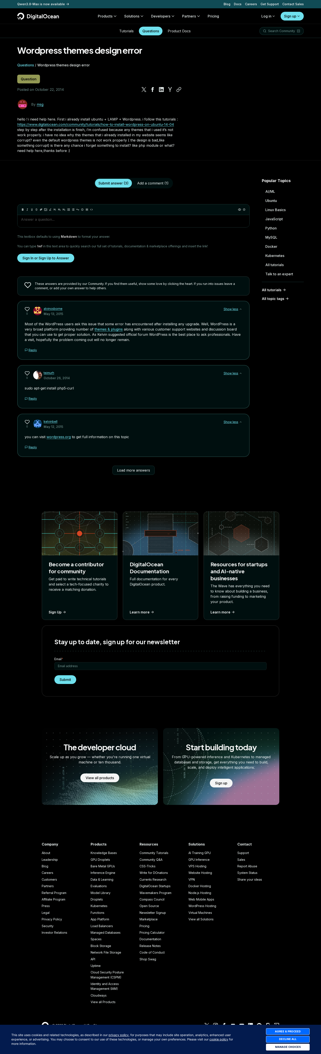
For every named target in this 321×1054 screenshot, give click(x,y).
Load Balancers (102, 926)
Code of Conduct (152, 952)
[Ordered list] (73, 209)
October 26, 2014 (57, 378)
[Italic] (27, 209)
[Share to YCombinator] (170, 89)
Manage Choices (288, 1047)
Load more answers (133, 470)
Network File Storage (106, 952)
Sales (241, 859)
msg (40, 104)
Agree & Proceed (288, 1031)
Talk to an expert (279, 274)
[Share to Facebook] (152, 89)
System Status (247, 873)
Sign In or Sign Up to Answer (45, 258)
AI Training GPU (199, 853)
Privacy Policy (52, 919)
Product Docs (179, 31)
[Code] (91, 209)
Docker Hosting (199, 886)
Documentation (150, 939)
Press (46, 906)
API (93, 959)
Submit (65, 679)
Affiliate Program (53, 899)
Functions (97, 912)
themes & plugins (109, 329)
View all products (100, 778)
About (46, 853)
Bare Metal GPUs (103, 866)
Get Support (270, 4)
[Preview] (239, 209)
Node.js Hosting (199, 893)
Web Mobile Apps (201, 899)
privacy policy (119, 1035)
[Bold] (22, 209)
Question (28, 79)
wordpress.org (59, 437)
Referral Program (54, 893)
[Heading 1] (55, 209)
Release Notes (150, 946)
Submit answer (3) (113, 183)
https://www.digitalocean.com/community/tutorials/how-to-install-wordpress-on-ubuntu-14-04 (95, 124)
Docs (238, 4)
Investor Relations (54, 932)
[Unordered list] (68, 209)
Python (271, 228)
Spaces (96, 939)
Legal (46, 912)
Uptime (96, 966)
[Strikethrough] (36, 209)
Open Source (149, 906)
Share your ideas (249, 879)
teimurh (49, 373)
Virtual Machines (200, 912)
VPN (191, 879)
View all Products (103, 1002)
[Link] (41, 209)
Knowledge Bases (104, 853)
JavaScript (274, 219)
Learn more (140, 612)
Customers (49, 879)
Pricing (144, 926)
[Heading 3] (64, 209)
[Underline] (32, 209)
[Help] (244, 209)
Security (48, 926)
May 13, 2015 (53, 314)
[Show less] (240, 309)
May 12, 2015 (53, 427)
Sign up (290, 16)
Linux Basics (275, 210)
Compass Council (152, 899)
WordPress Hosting (202, 906)
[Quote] (77, 209)
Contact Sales (293, 4)
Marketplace (149, 919)
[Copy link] (178, 89)
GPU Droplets (100, 859)
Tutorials (126, 31)
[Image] (45, 209)
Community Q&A (151, 859)
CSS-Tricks (147, 866)
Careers (251, 4)
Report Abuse (247, 866)
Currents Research (153, 879)
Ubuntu (271, 200)
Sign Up (55, 612)
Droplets (97, 899)
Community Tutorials (154, 853)
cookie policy (218, 1039)
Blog (227, 4)
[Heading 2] (59, 209)
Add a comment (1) (153, 183)
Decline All (288, 1039)
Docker (271, 246)
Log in (266, 16)
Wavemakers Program (155, 893)
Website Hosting (200, 873)
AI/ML (270, 191)
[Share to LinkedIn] (161, 89)
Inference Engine (103, 873)
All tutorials (274, 265)
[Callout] (82, 209)
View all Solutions (201, 919)
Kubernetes (274, 255)
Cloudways (99, 995)
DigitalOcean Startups (155, 886)
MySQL (271, 237)
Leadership (50, 859)
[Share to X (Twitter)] (144, 89)
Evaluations (99, 886)
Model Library (100, 893)
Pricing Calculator (152, 932)
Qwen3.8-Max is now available (41, 4)
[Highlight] (50, 209)
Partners (48, 886)
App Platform (100, 919)
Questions (150, 31)
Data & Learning (102, 879)
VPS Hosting (197, 866)
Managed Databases (106, 932)
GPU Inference (199, 859)
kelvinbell (50, 421)
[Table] (87, 209)
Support (243, 853)
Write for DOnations (154, 873)
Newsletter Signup (153, 912)
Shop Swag (148, 959)
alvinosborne (53, 308)
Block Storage (101, 946)
